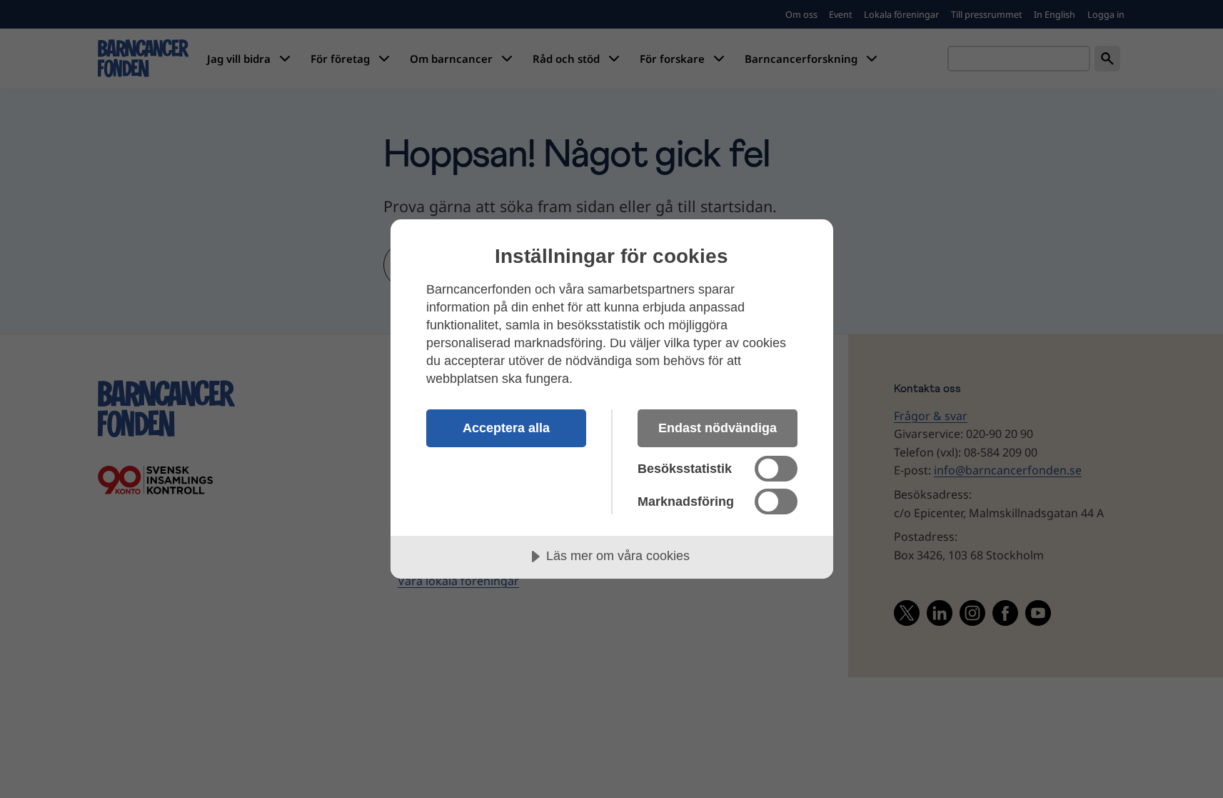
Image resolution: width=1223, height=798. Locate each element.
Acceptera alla (506, 428)
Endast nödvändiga (717, 428)
